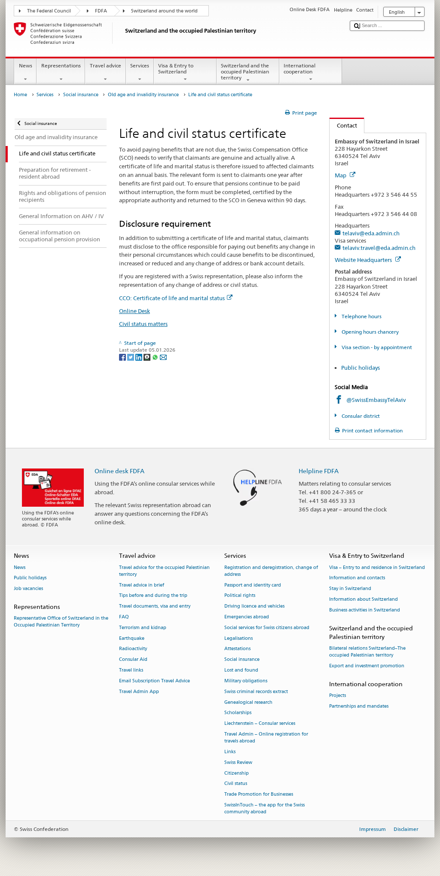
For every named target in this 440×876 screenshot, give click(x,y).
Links (229, 751)
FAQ (124, 617)
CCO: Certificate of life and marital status (172, 298)
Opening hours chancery (369, 331)
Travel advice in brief (141, 585)
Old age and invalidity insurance (143, 94)
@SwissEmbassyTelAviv (376, 399)
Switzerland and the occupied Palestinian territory (245, 71)
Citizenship (236, 773)
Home (20, 94)
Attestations (237, 649)
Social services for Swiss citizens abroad (266, 627)
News (25, 65)
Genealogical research (248, 702)
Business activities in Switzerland (364, 610)
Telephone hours (360, 316)
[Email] (163, 356)
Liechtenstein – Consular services (259, 724)
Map (341, 175)
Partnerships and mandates (358, 706)
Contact (343, 125)
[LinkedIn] (139, 356)
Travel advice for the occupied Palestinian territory (164, 571)
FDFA (101, 11)
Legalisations (238, 638)
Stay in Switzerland (350, 589)
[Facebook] (123, 356)
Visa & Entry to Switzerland (175, 68)
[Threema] (148, 356)
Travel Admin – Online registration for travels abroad (266, 737)
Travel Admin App (139, 691)
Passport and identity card (252, 585)
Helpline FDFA (319, 470)
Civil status (235, 784)
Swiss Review (238, 762)
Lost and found (241, 670)
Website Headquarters (364, 259)
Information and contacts (357, 578)
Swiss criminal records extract (256, 691)
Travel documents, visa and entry (154, 606)
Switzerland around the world (164, 11)
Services (139, 65)
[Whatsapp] (156, 356)
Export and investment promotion (366, 666)
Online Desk (134, 310)
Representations (61, 65)
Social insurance (80, 94)
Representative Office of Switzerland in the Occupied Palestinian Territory (61, 622)
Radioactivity (133, 649)
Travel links (131, 670)
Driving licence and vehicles (254, 606)
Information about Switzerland (363, 599)
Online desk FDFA (119, 470)
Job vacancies (28, 589)
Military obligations (245, 681)
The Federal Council (49, 11)
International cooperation (299, 68)
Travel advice (105, 65)
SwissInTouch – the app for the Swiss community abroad (264, 808)
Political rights (239, 596)
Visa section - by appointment (376, 347)
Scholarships (237, 713)
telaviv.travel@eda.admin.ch (379, 247)
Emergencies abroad (246, 617)
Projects (337, 695)
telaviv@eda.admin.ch (371, 233)
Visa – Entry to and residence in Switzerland (377, 567)
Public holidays (360, 367)
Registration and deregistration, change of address (271, 571)
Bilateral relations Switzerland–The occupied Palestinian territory (367, 651)
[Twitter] (131, 356)
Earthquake (131, 638)
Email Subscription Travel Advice (154, 681)
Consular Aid (133, 660)
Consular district (359, 416)
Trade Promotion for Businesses (258, 794)
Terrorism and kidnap (142, 627)
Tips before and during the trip (153, 596)
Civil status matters (143, 323)
